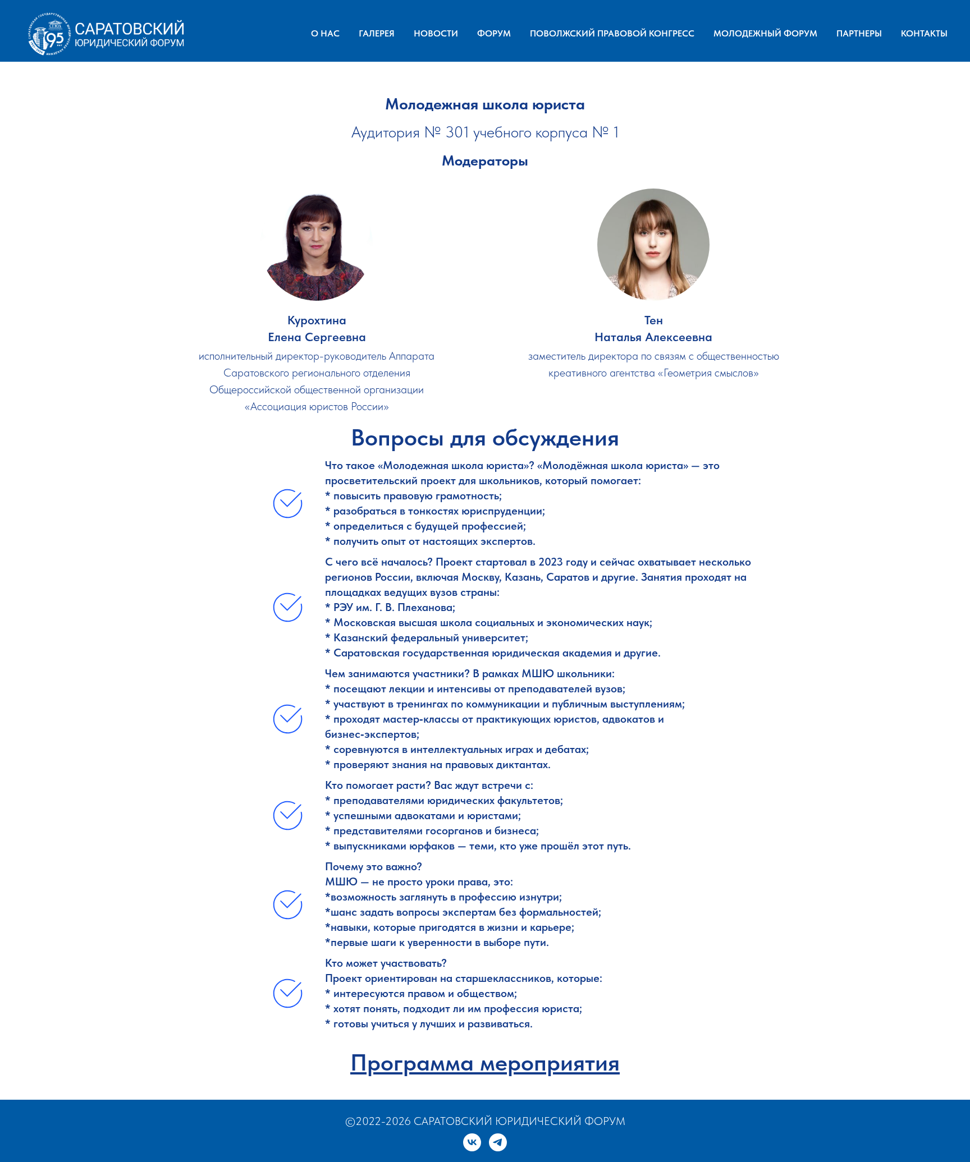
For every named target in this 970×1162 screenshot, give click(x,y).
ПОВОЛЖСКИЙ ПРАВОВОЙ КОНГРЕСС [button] (612, 33)
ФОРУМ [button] (494, 33)
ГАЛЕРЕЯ (377, 33)
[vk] (472, 1142)
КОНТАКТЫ (924, 33)
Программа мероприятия (485, 1062)
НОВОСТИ (436, 33)
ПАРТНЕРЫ (859, 33)
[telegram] (498, 1142)
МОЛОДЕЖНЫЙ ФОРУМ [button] (765, 33)
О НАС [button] (325, 33)
